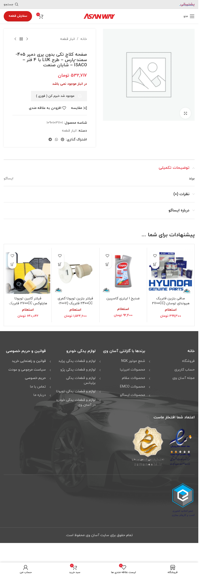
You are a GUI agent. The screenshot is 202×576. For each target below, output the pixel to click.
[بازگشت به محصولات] (21, 39)
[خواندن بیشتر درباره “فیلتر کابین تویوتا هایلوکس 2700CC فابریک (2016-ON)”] (12, 264)
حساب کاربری (184, 369)
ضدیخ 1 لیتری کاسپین (123, 298)
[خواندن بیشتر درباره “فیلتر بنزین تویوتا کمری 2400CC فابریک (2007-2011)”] (59, 264)
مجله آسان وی (183, 378)
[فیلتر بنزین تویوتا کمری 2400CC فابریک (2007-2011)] (75, 271)
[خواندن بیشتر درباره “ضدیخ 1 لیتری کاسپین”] (107, 264)
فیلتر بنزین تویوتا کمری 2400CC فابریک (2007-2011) (75, 303)
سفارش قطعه (18, 16)
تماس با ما (38, 386)
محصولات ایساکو (132, 395)
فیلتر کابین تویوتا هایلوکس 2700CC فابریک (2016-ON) (28, 303)
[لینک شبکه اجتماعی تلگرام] (50, 139)
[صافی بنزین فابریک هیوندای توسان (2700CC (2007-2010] (170, 271)
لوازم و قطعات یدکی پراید (77, 361)
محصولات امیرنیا (132, 369)
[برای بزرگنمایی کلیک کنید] (185, 111)
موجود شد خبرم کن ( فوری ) (55, 96)
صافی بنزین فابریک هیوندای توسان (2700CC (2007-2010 (170, 303)
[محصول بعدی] (15, 39)
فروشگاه (188, 361)
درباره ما (40, 395)
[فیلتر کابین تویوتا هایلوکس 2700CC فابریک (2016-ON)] (27, 271)
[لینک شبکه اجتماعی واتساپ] (56, 139)
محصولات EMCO (132, 386)
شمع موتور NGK (133, 361)
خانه (83, 39)
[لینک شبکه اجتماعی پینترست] (62, 139)
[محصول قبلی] (27, 39)
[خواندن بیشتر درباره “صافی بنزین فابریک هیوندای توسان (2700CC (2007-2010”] (155, 264)
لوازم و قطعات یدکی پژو (78, 369)
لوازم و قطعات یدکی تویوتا (76, 391)
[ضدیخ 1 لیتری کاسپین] (123, 271)
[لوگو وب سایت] (99, 16)
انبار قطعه (67, 39)
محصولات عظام (133, 378)
